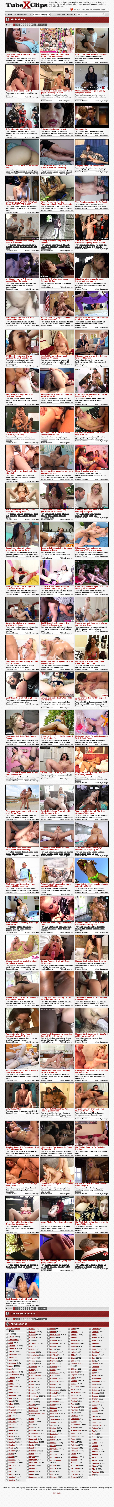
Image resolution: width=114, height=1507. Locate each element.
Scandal (74, 1460)
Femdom (32, 1451)
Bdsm (10, 1404)
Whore (94, 1466)
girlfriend (100, 552)
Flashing (32, 1471)
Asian (10, 1366)
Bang (10, 1392)
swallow (78, 287)
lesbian (47, 321)
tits (52, 60)
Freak (52, 1329)
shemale (20, 321)
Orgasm (74, 1375)
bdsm (27, 131)
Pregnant (74, 1416)
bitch (33, 60)
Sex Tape (74, 1474)
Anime (11, 1357)
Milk (51, 1474)
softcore (25, 516)
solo (29, 58)
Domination (33, 1411)
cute (53, 552)
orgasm (28, 170)
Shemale (95, 1329)
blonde (90, 58)
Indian (52, 1405)
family (47, 170)
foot (17, 967)
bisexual (92, 1228)
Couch (31, 1358)
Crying (32, 1370)
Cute (31, 1381)
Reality (73, 1433)
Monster (74, 1332)
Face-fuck (33, 1439)
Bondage (12, 1445)
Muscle (74, 1338)
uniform (28, 245)
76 (39, 25)
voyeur (92, 514)
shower (101, 1074)
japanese (48, 58)
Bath (10, 1398)
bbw (18, 58)
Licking (53, 1446)
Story (94, 1384)
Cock (31, 1346)
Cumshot (33, 1378)
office (77, 60)
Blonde (11, 1439)
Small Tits (96, 1349)
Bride (10, 1454)
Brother (11, 1460)
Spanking (95, 1367)
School (73, 1463)
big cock (69, 172)
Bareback (12, 1395)
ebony (34, 58)
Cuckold (32, 1373)
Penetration (75, 1392)
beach (90, 890)
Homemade (54, 1390)
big (93, 439)
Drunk (31, 1419)
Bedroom (12, 1413)
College (32, 1352)
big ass (55, 172)
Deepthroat (33, 1396)
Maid (52, 1452)
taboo (82, 321)
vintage (16, 1001)
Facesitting (33, 1442)
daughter (18, 627)
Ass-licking (12, 1372)
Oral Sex (74, 1372)
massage (24, 323)
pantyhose (23, 967)
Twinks (94, 1443)
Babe (10, 1384)
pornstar (89, 56)
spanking (62, 516)
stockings (88, 323)
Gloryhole (54, 1361)
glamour (16, 247)
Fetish (31, 1454)
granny (47, 131)
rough (97, 665)
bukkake (96, 133)
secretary (23, 247)
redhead (9, 60)
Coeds (31, 1349)
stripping (20, 60)
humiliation (33, 133)
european (44, 706)
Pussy (73, 1427)
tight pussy (18, 172)
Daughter (33, 1393)
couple (50, 97)
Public (73, 1422)
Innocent (53, 1408)
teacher (70, 321)
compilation (45, 247)
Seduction (75, 1471)
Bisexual (11, 1430)
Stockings (96, 1381)
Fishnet (32, 1465)
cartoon (68, 283)
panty (50, 400)
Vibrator (95, 1452)
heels (85, 58)
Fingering (33, 1460)
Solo (93, 1358)
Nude (73, 1349)
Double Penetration (36, 1414)
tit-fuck (66, 60)
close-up (101, 285)
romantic (31, 475)
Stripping (95, 1390)
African (11, 1337)
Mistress (53, 1477)
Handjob (53, 1378)
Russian (74, 1457)
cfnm (53, 95)
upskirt (43, 172)
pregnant (13, 208)
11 (34, 25)
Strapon (95, 1387)
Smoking (95, 1352)
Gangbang (54, 1343)
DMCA (59, 1493)
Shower (95, 1332)
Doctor (32, 1405)
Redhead (74, 1436)
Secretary (75, 1468)
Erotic (31, 1427)
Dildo (31, 1402)
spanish (23, 1190)
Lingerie (53, 1449)
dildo (83, 325)
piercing (28, 437)
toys (68, 704)
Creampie (33, 1367)
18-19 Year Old (14, 1329)
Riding (73, 1442)
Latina (52, 1440)
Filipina (32, 1457)
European (33, 1430)
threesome (79, 97)
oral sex (43, 99)
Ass (10, 1369)
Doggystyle (33, 1408)
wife (54, 362)
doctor (82, 514)
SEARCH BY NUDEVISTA (66, 14)
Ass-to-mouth (13, 1375)
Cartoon (11, 1474)
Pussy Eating (76, 1430)
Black (10, 1436)
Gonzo (52, 1364)
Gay (51, 1349)
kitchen (67, 97)
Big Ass (11, 1419)
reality (94, 206)
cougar (70, 133)
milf (58, 131)
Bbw (10, 1401)
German (53, 1352)
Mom (73, 1329)
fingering (62, 323)
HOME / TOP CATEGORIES (17, 14)
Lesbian (53, 1443)
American (12, 1349)
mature (53, 131)
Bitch (10, 1433)
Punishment (75, 1425)
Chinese (32, 1335)
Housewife (54, 1396)
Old (72, 1361)
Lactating (54, 1434)
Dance (31, 1390)
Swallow (95, 1399)
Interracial (54, 1414)
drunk (88, 473)
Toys (94, 1437)
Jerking (53, 1422)
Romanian (75, 1448)
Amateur (11, 1346)
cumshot (78, 58)
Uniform (95, 1446)
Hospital (53, 1393)
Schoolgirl (75, 1465)
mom (81, 168)
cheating (29, 285)
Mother (73, 1335)
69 (83, 133)
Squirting (95, 1376)
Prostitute (75, 1419)
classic (24, 1003)
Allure (10, 1343)
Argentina (12, 1363)
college (55, 323)
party (84, 247)
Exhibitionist (34, 1433)
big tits (27, 60)
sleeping (97, 168)
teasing (99, 400)
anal (81, 95)
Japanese (54, 1419)
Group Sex (54, 1373)
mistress (9, 135)
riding (94, 323)
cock (62, 97)
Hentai (52, 1387)
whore (64, 133)
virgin (33, 888)
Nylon (73, 1352)
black (15, 60)
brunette (47, 60)
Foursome (33, 1477)
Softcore (95, 1355)
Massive (53, 1457)
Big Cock (12, 1422)
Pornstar (74, 1407)
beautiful (90, 283)
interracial (62, 321)
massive (17, 1040)
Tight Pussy (96, 1425)
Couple (32, 1364)
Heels (52, 1384)
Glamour (53, 1358)
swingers (86, 360)
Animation (12, 1354)
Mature (53, 1465)
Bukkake (12, 1465)
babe (24, 362)
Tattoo (94, 1408)
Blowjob (11, 1442)
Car (9, 1471)
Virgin (94, 1457)
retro (29, 1003)
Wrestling (95, 1472)
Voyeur (94, 1460)
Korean (53, 1431)
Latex (52, 1437)
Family (32, 1448)
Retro (73, 1439)
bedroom (35, 890)
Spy (93, 1373)
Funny (52, 1338)
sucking (96, 58)
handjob (50, 477)
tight (42, 556)
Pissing (74, 1401)
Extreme (32, 1436)
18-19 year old (28, 172)
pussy (34, 170)
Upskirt (95, 1449)
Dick (31, 1399)
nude (94, 398)
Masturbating (55, 1460)
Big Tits (11, 1425)
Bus (10, 1468)
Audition (11, 1378)
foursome (97, 362)
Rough (73, 1454)
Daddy (31, 1387)
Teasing (95, 1414)
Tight (94, 1422)
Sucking (95, 1396)
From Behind (55, 1335)
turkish (49, 172)
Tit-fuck (95, 1428)
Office (73, 1355)
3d (46, 283)
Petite (73, 1395)
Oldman (74, 1369)
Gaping (53, 1346)
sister (12, 170)
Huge (52, 1399)
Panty (73, 1384)
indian (82, 131)
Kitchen (53, 1428)
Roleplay (74, 1445)
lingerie (27, 208)
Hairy (52, 1376)
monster (34, 400)
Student (95, 1393)
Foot (31, 1474)
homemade (24, 777)
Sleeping (95, 1343)
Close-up (32, 1343)
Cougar (32, 1361)
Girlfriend (54, 1355)
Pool (72, 1404)
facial (89, 247)
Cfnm (31, 1329)
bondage (9, 133)
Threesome (96, 1419)
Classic (32, 1338)
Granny (53, 1370)
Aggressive (13, 1340)
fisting (71, 477)
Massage (53, 1454)
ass (81, 206)
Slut (93, 1346)
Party (73, 1389)
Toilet (94, 1434)
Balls (10, 1389)
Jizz (51, 1425)
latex (58, 95)
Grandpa (53, 1367)
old (66, 131)
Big (9, 1416)
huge (15, 400)
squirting (44, 1153)
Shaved (74, 1477)
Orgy (73, 1378)
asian (54, 58)
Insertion (53, 1411)
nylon (82, 60)
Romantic (75, 1451)
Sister (94, 1335)
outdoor (67, 58)
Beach (11, 1407)
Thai (93, 1416)
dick (67, 775)
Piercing (74, 1398)
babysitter (62, 704)
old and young (99, 1076)
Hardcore (54, 1381)
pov (42, 60)
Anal (10, 1351)
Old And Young (76, 1364)
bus (81, 815)
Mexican (53, 1468)
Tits (93, 1431)
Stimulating (96, 1378)
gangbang (14, 131)
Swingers (95, 1402)
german (19, 93)
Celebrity (12, 1480)
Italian (52, 1416)
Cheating (32, 1332)
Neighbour (75, 1343)
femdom (16, 133)
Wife (93, 1469)
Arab (10, 1360)
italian (67, 247)
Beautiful (12, 1410)
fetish (91, 516)
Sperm (94, 1370)
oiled (20, 516)
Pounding (74, 1410)
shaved (78, 817)
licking (77, 325)
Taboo (94, 1405)
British (11, 1457)
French (53, 1332)
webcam (24, 58)
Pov (72, 1413)
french (19, 740)
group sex (79, 99)
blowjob (83, 56)
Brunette (11, 1463)
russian (103, 963)
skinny (100, 204)
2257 (54, 1493)
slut (55, 60)
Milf (51, 1471)
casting (49, 362)
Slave (94, 1340)
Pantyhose (75, 1387)
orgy (89, 97)
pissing (62, 206)
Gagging (53, 1340)
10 (32, 25)
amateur (13, 58)
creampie (60, 58)
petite (88, 204)
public (103, 283)
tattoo (56, 742)
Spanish (95, 1364)
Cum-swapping (35, 1376)
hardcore (44, 97)
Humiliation (54, 1402)
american (93, 170)
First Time (33, 1463)
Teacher (95, 1411)
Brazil (10, 1448)
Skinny (94, 1338)
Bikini (10, 1427)
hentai (34, 592)
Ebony (31, 1422)
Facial (31, 1445)
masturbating (45, 133)
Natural (74, 1340)
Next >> (44, 25)
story (87, 133)
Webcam (95, 1463)
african (92, 665)
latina (8, 172)
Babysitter (12, 1387)
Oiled (73, 1358)
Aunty (10, 1381)
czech (15, 1111)
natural (60, 60)
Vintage (95, 1454)
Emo (31, 1425)
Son (93, 1361)
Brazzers (12, 1451)
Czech (31, 1384)
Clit (30, 1340)
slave (27, 439)
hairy (62, 131)
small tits (94, 704)
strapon (32, 131)
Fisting (32, 1468)
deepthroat (22, 400)
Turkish (95, 1440)
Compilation (34, 1355)
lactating (78, 133)
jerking (59, 817)
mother (90, 168)
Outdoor (74, 1381)
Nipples (74, 1346)
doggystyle (97, 56)
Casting (11, 1477)
